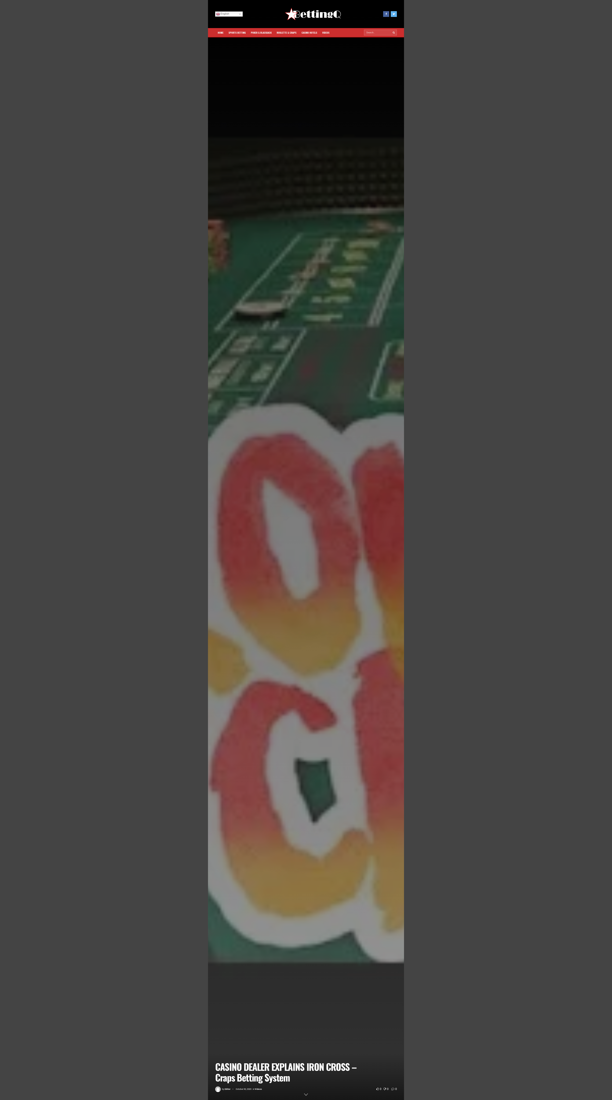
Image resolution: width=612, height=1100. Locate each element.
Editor (228, 1089)
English (224, 13)
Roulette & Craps (286, 32)
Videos (325, 32)
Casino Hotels (309, 32)
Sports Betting (237, 32)
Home (220, 32)
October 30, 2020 (243, 1089)
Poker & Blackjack (261, 32)
